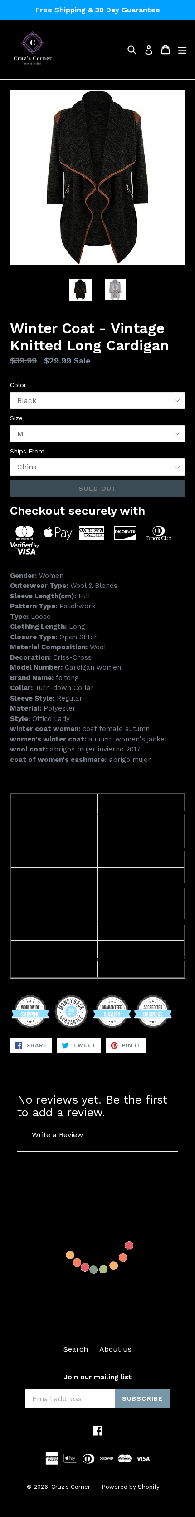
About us (115, 1349)
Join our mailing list (97, 1377)
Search (75, 1349)
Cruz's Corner (70, 1486)
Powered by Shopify (131, 1486)
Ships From (27, 451)
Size (16, 418)
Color (18, 384)
